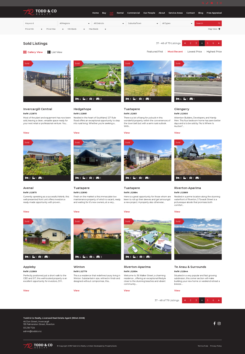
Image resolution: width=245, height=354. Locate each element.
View (26, 132)
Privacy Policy (216, 346)
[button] (104, 13)
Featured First (155, 52)
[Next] (219, 43)
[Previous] (185, 43)
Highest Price (214, 52)
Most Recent (175, 52)
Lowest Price (194, 52)
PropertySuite (111, 346)
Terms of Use (203, 346)
